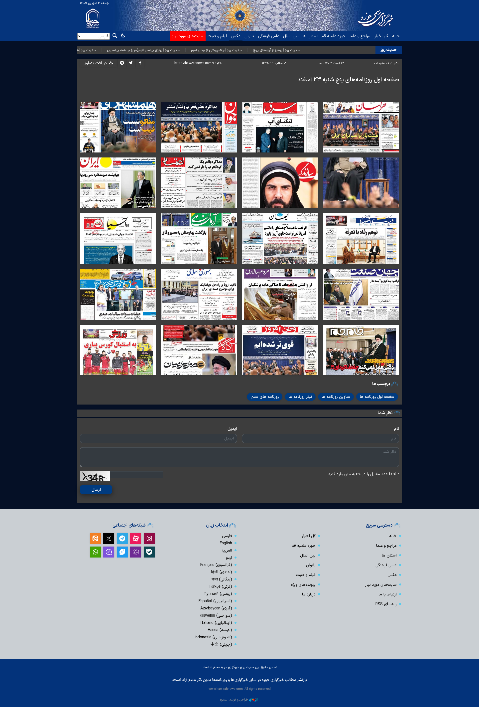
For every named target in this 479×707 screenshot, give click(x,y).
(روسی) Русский (218, 594)
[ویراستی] (122, 552)
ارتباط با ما (387, 594)
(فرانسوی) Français (216, 565)
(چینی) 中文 (221, 645)
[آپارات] (135, 538)
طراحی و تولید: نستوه (234, 699)
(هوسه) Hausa (220, 630)
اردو (229, 558)
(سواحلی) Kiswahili (216, 616)
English (226, 543)
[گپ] (108, 552)
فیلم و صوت (217, 36)
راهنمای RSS (386, 604)
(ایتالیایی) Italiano (216, 623)
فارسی (227, 536)
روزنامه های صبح (264, 397)
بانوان (249, 36)
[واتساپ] (95, 552)
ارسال (96, 490)
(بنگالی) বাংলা (222, 579)
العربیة (227, 551)
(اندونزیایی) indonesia (213, 637)
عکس (235, 36)
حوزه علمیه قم (334, 36)
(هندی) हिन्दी (221, 572)
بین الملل (291, 36)
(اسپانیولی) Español (215, 601)
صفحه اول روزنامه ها (377, 397)
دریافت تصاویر (95, 63)
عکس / (394, 63)
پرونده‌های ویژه (303, 585)
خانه (396, 36)
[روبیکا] (135, 552)
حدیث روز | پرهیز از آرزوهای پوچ (311, 50)
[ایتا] (95, 538)
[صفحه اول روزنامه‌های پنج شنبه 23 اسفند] (361, 127)
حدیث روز (388, 50)
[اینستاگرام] (149, 538)
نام (396, 429)
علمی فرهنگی (268, 36)
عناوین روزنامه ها (336, 397)
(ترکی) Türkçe (220, 587)
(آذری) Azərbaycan (216, 608)
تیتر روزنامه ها (300, 397)
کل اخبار (381, 36)
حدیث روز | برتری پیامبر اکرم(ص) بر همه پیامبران (178, 50)
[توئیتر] (108, 538)
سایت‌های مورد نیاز (188, 36)
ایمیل (232, 429)
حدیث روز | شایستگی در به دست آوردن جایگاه (97, 50)
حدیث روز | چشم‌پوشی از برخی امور (251, 50)
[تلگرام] (122, 538)
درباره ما (309, 594)
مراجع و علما (360, 36)
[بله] (149, 552)
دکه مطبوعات (382, 63)
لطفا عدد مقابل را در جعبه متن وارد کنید (363, 474)
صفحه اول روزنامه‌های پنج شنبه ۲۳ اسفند (348, 79)
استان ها (310, 36)
